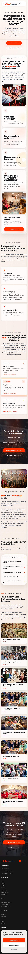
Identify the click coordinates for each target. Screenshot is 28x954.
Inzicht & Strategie (5, 906)
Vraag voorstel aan (14, 47)
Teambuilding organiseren (8, 871)
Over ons (3, 914)
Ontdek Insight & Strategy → (10, 411)
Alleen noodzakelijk (14, 945)
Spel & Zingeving (5, 904)
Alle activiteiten (5, 868)
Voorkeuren (14, 949)
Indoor (3, 881)
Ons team (3, 916)
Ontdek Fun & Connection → (10, 374)
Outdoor (3, 883)
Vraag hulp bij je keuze (14, 455)
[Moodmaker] (10, 4)
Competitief (4, 890)
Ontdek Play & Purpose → (9, 393)
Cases (3, 921)
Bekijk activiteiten (13, 42)
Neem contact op (14, 229)
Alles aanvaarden (14, 940)
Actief (2, 885)
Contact (3, 923)
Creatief (3, 887)
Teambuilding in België (7, 873)
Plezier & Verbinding (6, 902)
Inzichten (3, 919)
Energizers (4, 894)
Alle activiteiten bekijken (14, 450)
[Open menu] (19, 3)
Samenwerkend (5, 892)
